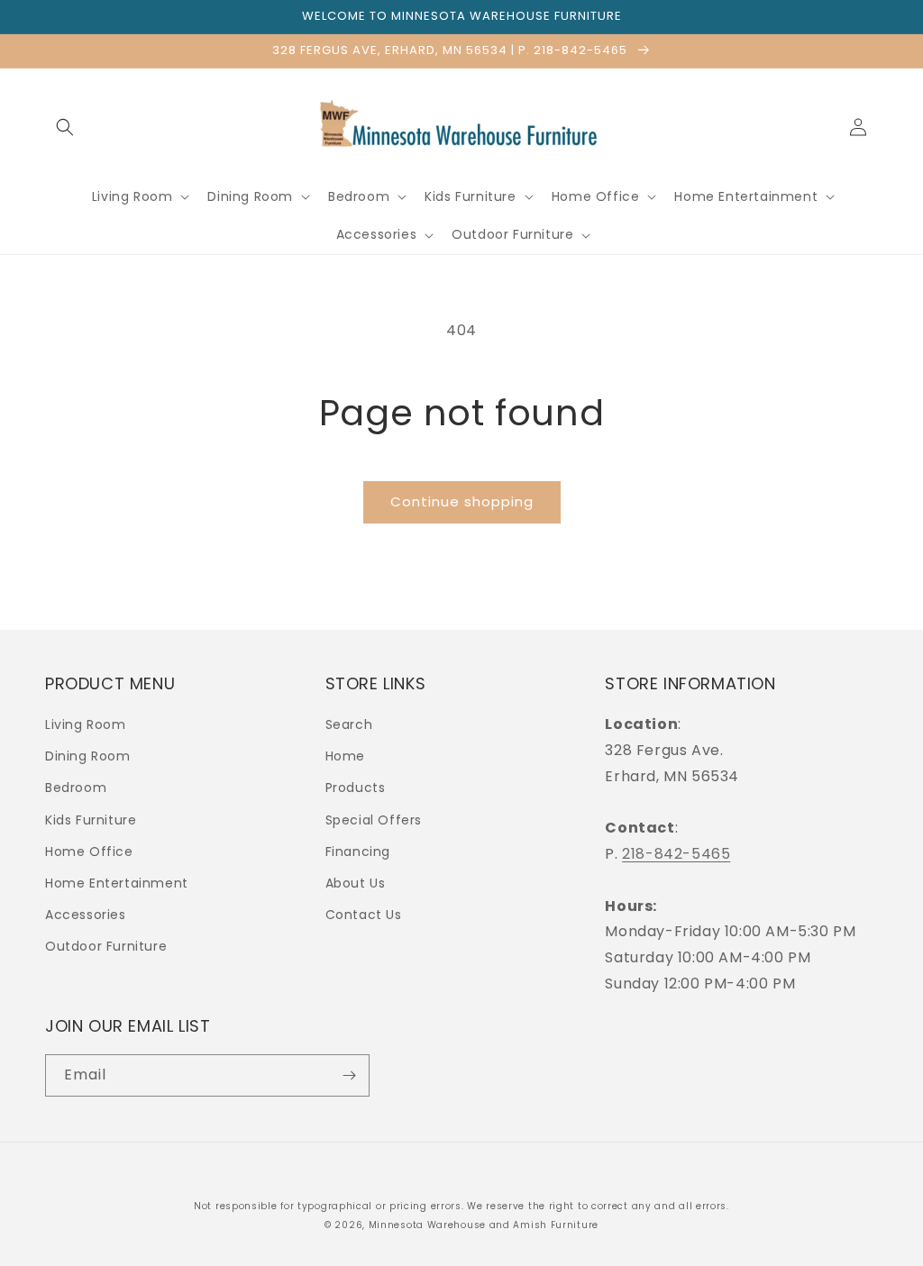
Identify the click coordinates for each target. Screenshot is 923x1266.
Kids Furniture (90, 820)
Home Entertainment (116, 883)
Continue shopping (462, 501)
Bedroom (75, 788)
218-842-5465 (676, 853)
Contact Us (363, 915)
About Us (355, 883)
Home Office (89, 851)
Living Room (85, 724)
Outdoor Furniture (106, 946)
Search (349, 724)
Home (345, 756)
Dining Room (88, 756)
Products (355, 788)
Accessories (85, 915)
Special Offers (373, 820)
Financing (357, 851)
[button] (65, 127)
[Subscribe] (349, 1075)
